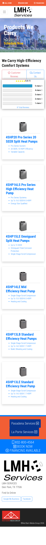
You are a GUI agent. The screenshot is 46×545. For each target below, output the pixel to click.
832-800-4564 (24, 442)
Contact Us (37, 74)
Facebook (27, 499)
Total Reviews (23, 107)
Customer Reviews (15, 74)
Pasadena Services (23, 423)
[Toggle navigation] (4, 11)
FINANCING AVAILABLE (25, 451)
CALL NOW (8, 3)
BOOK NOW (24, 3)
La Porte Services (22, 432)
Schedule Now (13, 43)
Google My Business (11, 499)
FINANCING (40, 3)
